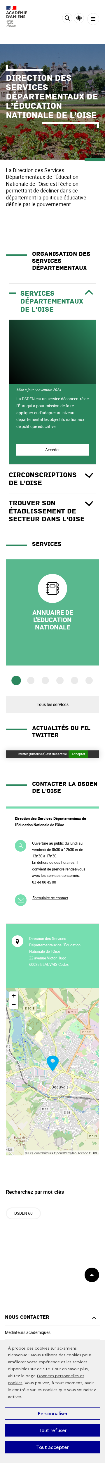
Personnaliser (53, 1413)
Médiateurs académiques (27, 1332)
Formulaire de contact (50, 897)
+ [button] (14, 995)
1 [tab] (16, 681)
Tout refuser (52, 1430)
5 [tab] (74, 680)
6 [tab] (89, 680)
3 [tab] (45, 680)
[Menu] (93, 19)
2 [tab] (30, 680)
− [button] (14, 1004)
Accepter (78, 754)
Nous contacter (27, 1317)
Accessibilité (79, 18)
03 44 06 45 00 (44, 882)
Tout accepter (52, 1447)
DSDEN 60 (23, 1213)
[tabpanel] (52, 612)
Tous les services (53, 704)
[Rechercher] (67, 19)
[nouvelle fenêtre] (52, 612)
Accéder (52, 449)
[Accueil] (22, 16)
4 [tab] (60, 680)
